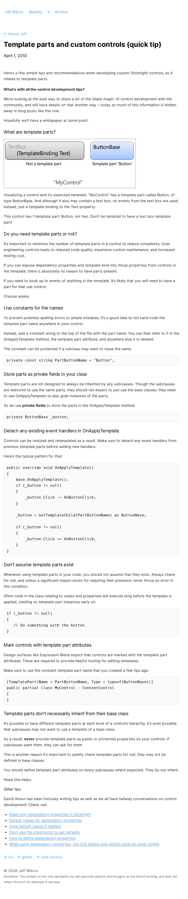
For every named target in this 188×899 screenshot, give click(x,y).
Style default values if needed (35, 826)
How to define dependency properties (42, 838)
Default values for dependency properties (45, 820)
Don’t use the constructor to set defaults (44, 832)
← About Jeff (15, 34)
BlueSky (35, 12)
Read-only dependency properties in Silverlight (50, 814)
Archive (61, 12)
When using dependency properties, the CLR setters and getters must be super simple (84, 844)
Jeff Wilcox (14, 12)
